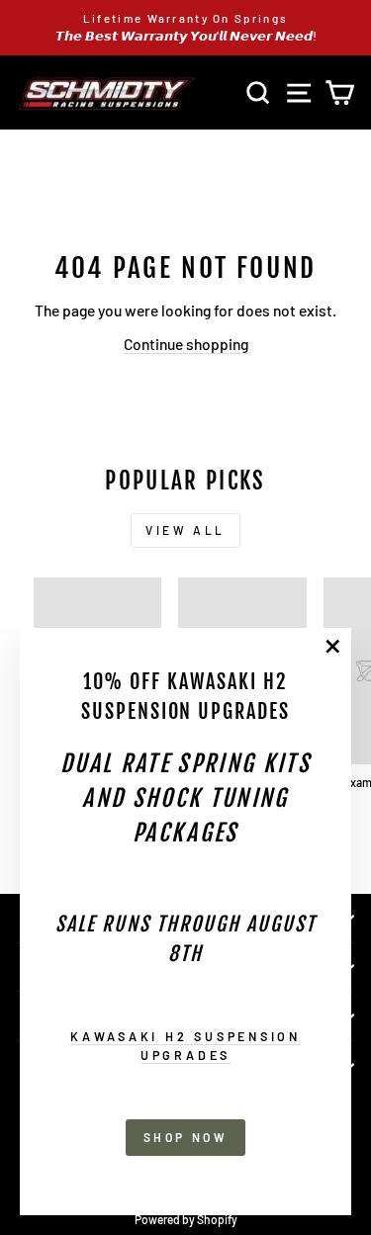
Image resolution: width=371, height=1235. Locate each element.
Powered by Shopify (186, 1219)
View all (185, 530)
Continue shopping (186, 343)
